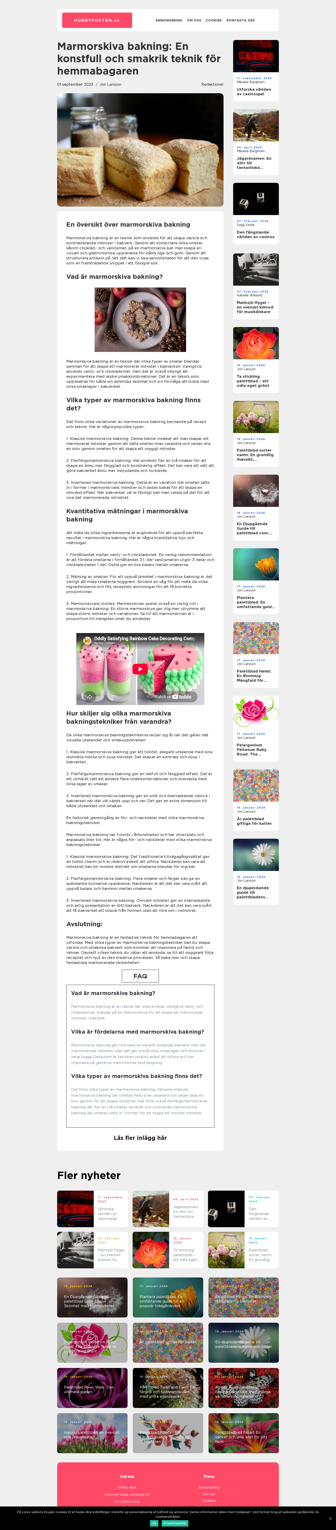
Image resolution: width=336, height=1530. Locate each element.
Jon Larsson (110, 84)
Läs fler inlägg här (140, 1137)
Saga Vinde (246, 224)
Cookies (214, 20)
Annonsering (168, 20)
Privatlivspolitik (175, 1523)
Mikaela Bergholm (251, 82)
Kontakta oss (241, 20)
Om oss (194, 20)
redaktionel (212, 84)
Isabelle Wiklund (249, 295)
